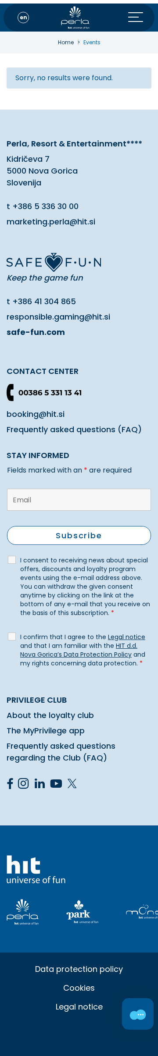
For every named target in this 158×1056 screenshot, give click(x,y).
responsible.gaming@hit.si (58, 316)
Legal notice (79, 1006)
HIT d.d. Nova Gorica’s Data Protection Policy (78, 650)
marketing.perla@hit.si (51, 221)
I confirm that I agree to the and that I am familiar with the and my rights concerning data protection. (82, 650)
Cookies (79, 987)
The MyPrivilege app (46, 730)
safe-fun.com (36, 332)
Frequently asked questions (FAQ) (74, 429)
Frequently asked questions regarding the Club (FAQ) (61, 751)
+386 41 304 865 (44, 301)
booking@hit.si (36, 414)
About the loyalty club (50, 715)
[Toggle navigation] (141, 18)
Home (66, 42)
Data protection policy (79, 969)
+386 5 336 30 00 (45, 206)
